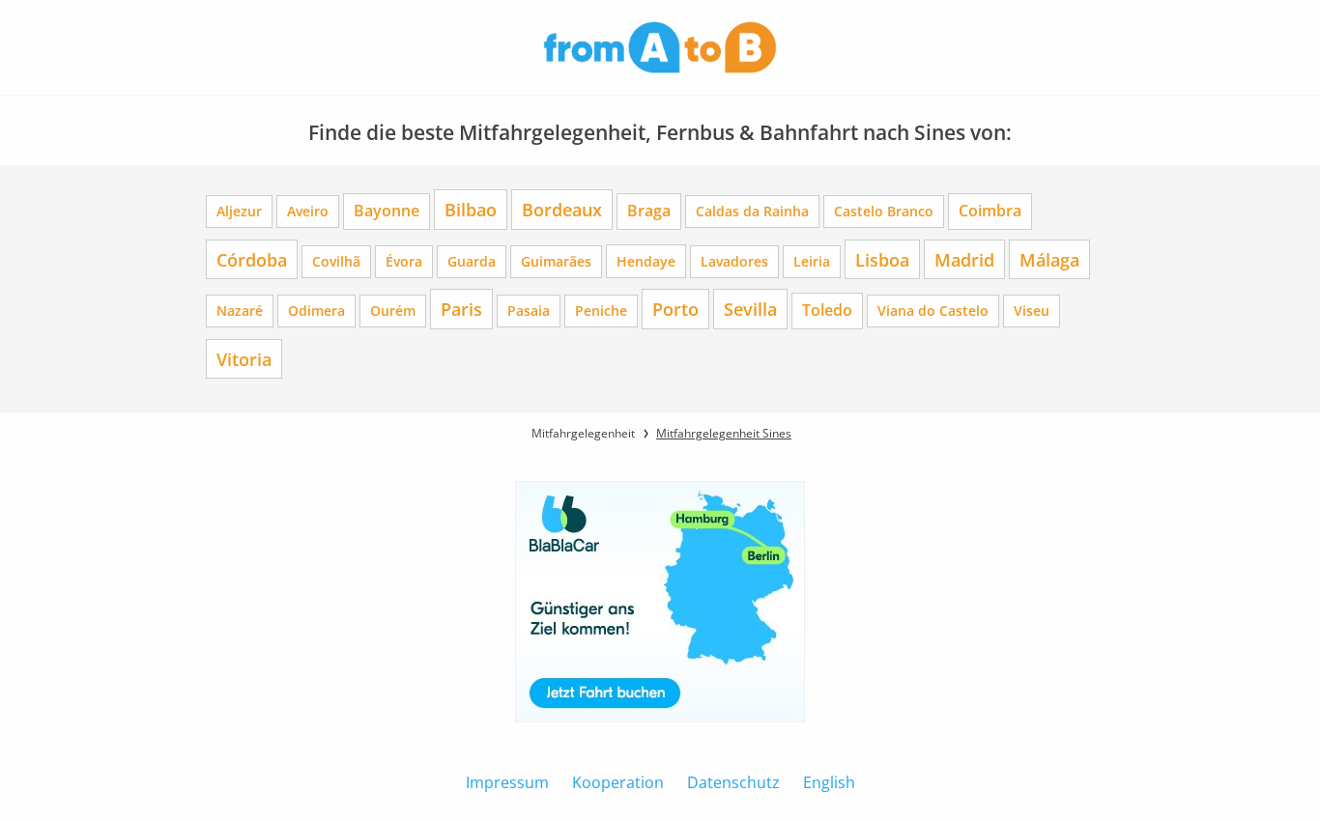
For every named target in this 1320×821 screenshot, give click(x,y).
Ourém (393, 310)
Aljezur (239, 211)
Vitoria (244, 359)
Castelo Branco (883, 211)
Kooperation (618, 782)
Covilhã (336, 261)
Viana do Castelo (933, 310)
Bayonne (386, 210)
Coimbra (990, 210)
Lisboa (882, 259)
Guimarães (556, 261)
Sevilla (750, 309)
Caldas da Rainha (752, 211)
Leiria (811, 261)
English (829, 782)
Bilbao (471, 209)
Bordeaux (562, 209)
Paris (461, 309)
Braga (649, 210)
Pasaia (528, 310)
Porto (675, 309)
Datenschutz (733, 782)
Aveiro (308, 211)
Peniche (601, 310)
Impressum (507, 782)
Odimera (316, 310)
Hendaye (646, 261)
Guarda (471, 261)
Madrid (964, 259)
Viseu (1031, 310)
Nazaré (239, 310)
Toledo (827, 310)
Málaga (1049, 259)
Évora (404, 261)
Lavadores (734, 261)
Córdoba (251, 259)
